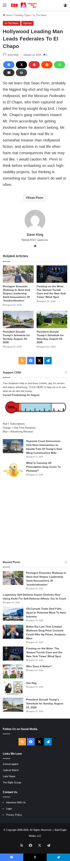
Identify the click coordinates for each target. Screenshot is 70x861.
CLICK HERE (36, 387)
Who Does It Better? (39, 666)
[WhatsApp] (59, 64)
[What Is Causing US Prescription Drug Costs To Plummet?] (13, 470)
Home (8, 15)
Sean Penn (35, 197)
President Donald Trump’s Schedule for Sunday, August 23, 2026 (44, 703)
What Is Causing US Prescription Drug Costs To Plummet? (43, 466)
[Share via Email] (8, 72)
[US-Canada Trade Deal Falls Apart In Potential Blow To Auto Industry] (13, 614)
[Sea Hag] (13, 688)
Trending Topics (22, 15)
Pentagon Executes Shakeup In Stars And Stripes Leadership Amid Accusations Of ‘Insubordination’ (16, 293)
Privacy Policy (14, 814)
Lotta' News (9, 776)
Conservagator (10, 764)
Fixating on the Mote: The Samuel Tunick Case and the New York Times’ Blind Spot (44, 652)
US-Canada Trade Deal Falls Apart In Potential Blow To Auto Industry (46, 612)
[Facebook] (8, 64)
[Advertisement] (35, 520)
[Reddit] (46, 64)
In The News (40, 15)
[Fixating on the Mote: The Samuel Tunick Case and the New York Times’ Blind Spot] (52, 274)
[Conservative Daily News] (24, 5)
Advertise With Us (16, 802)
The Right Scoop (12, 782)
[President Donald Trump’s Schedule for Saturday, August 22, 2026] (52, 319)
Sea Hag (31, 682)
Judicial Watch (11, 770)
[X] (21, 64)
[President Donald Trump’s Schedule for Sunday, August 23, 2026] (18, 319)
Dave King (13, 55)
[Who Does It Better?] (13, 671)
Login (9, 808)
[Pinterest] (34, 64)
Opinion (27, 23)
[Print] (21, 72)
